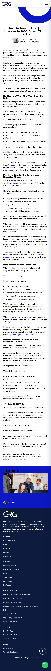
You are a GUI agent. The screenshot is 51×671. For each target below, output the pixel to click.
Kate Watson (30, 40)
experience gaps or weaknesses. (21, 334)
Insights (6, 552)
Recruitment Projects (11, 569)
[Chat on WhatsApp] (45, 665)
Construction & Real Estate (13, 598)
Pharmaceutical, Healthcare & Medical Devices (20, 606)
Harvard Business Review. (24, 311)
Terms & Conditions (10, 652)
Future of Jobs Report (18, 165)
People (6, 544)
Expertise (6, 548)
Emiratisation (8, 581)
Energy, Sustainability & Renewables (16, 594)
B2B (4, 610)
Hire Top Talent (8, 631)
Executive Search (9, 565)
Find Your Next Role (10, 635)
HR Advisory (7, 585)
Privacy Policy (8, 648)
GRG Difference (9, 541)
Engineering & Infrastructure (13, 618)
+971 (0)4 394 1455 (10, 639)
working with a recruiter (19, 180)
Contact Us (7, 556)
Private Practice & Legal (12, 602)
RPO (5, 573)
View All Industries (10, 622)
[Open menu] (46, 3)
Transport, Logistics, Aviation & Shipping (18, 614)
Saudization (7, 577)
